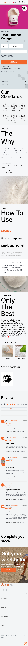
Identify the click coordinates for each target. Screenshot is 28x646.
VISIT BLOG (8, 570)
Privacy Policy (18, 635)
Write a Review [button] (14, 408)
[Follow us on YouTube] (6, 590)
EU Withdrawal (4, 616)
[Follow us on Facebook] (2, 590)
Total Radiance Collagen (11, 431)
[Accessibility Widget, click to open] (25, 643)
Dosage (6, 230)
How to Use (5, 81)
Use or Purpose (11, 238)
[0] (25, 2)
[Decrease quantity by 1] (2, 51)
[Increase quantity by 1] (25, 51)
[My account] (22, 2)
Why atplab (4, 598)
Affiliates (3, 607)
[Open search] (19, 2)
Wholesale (3, 630)
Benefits (4, 78)
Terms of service (11, 635)
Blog (2, 602)
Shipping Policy (4, 621)
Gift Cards (3, 612)
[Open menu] (2, 2)
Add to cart (14, 62)
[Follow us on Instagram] (4, 590)
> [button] (18, 527)
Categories (3, 593)
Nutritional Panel (12, 245)
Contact (3, 625)
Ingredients (5, 84)
